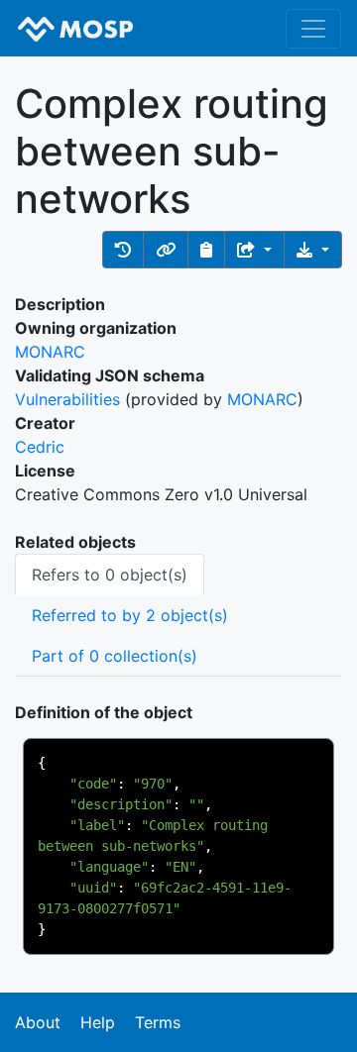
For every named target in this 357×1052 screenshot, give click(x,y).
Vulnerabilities (67, 399)
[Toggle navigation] (313, 29)
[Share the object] (254, 249)
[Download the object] (313, 249)
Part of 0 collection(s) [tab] (114, 656)
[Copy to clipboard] (206, 249)
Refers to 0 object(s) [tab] (109, 574)
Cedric (39, 447)
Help (97, 1022)
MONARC (50, 352)
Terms (157, 1022)
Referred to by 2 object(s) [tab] (130, 615)
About (37, 1022)
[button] (123, 249)
